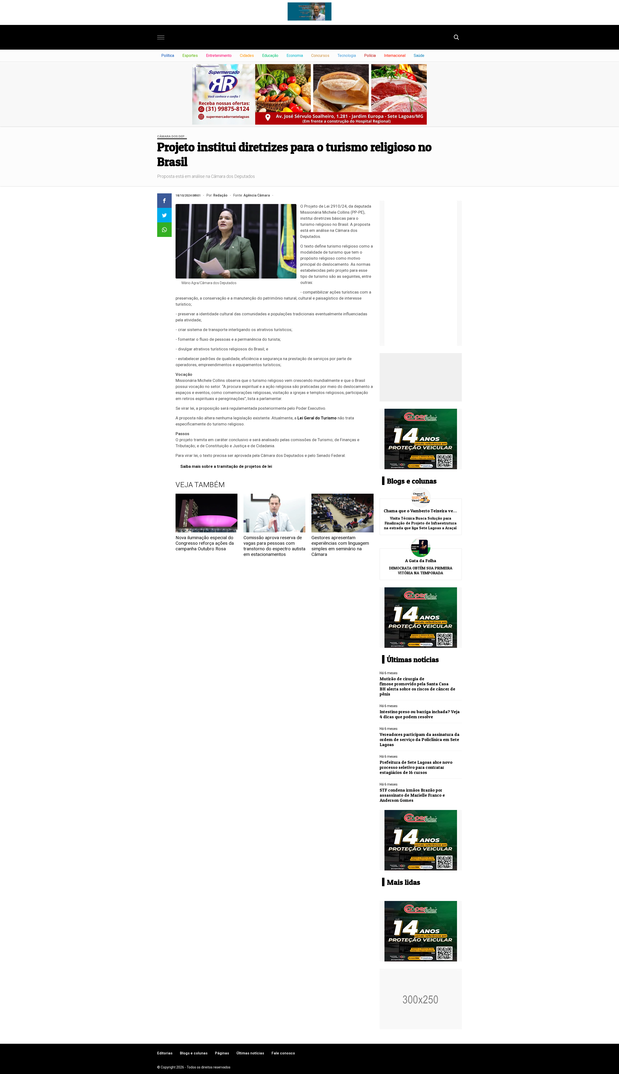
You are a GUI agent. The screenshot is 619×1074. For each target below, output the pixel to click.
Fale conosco (283, 1053)
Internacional (394, 55)
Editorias (164, 1053)
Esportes (190, 55)
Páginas (222, 1053)
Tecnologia (347, 55)
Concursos (320, 55)
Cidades (247, 55)
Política (167, 55)
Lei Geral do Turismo (317, 418)
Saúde (419, 55)
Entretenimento (219, 55)
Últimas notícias (250, 1053)
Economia (295, 55)
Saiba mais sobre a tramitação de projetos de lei (226, 466)
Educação (270, 55)
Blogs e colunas (193, 1053)
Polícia (370, 55)
